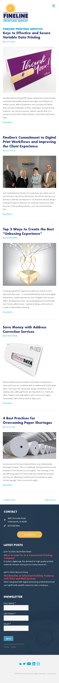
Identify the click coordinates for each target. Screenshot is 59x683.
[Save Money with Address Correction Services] (23, 360)
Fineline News (25, 551)
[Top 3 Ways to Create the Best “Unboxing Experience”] (29, 266)
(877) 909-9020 (14, 525)
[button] (29, 534)
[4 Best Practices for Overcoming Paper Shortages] (29, 447)
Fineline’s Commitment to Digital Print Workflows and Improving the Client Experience (29, 142)
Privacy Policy (51, 674)
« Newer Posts (9, 500)
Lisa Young (23, 572)
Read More (7, 122)
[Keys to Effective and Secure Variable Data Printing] (29, 71)
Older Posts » (50, 500)
